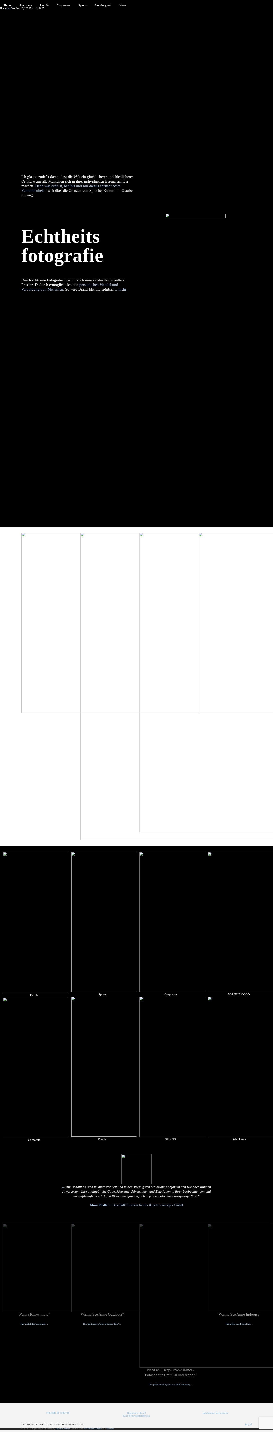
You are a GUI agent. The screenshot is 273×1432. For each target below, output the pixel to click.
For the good (103, 5)
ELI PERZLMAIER (93, 1428)
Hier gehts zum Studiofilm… (239, 1324)
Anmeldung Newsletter (69, 1424)
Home (8, 5)
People (44, 5)
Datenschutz (29, 1424)
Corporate (63, 5)
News (123, 5)
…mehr (120, 289)
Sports (82, 5)
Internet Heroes (63, 1428)
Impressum (45, 1424)
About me (26, 5)
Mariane (110, 1428)
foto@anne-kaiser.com (215, 1412)
